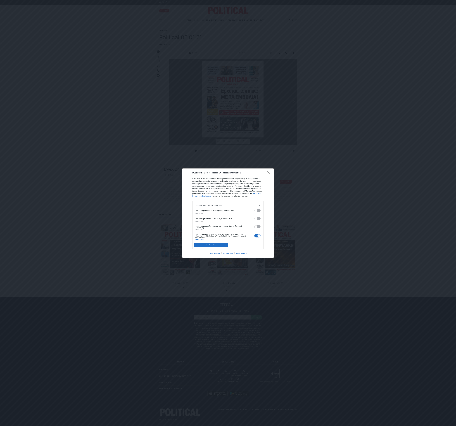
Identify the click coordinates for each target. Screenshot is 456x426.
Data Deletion (214, 253)
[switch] (257, 210)
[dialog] (228, 213)
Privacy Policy (241, 253)
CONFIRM (211, 245)
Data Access (228, 253)
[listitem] (228, 205)
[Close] (269, 173)
